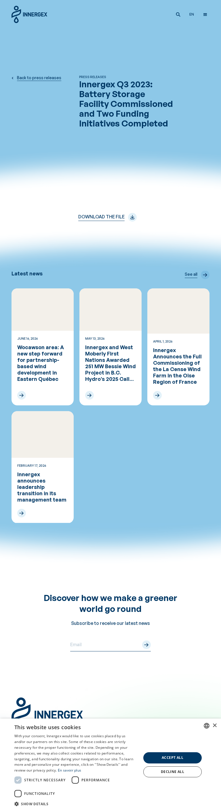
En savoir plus (69, 770)
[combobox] (206, 726)
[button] (178, 14)
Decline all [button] (172, 771)
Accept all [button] (172, 757)
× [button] (214, 725)
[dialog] (110, 765)
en (191, 14)
